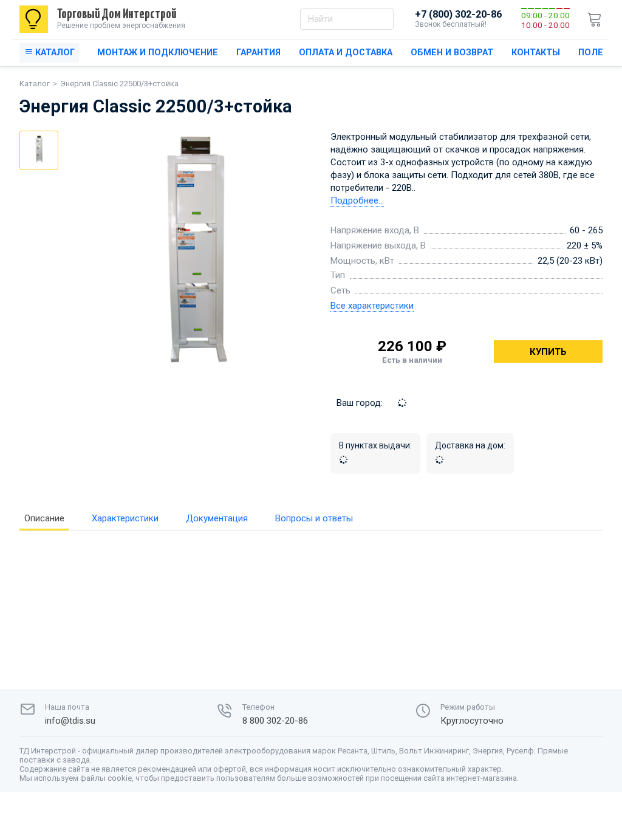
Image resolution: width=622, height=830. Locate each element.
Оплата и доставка (345, 52)
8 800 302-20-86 (275, 721)
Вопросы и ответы (314, 518)
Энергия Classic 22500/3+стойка (119, 83)
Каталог (34, 83)
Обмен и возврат (452, 52)
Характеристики (125, 518)
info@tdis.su (70, 721)
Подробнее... (357, 200)
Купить (548, 351)
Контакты (535, 52)
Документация (217, 518)
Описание (44, 518)
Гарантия (258, 52)
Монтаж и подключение (157, 52)
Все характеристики (372, 305)
